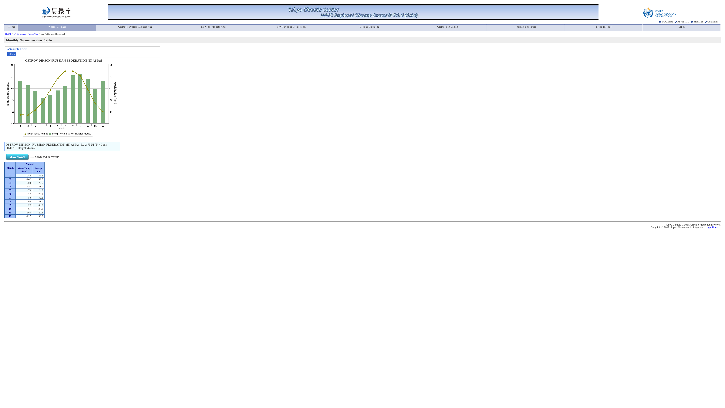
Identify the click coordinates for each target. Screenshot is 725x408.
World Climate (20, 34)
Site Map (698, 21)
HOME (8, 34)
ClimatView (34, 34)
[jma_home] (56, 17)
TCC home (667, 21)
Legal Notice (712, 227)
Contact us (712, 21)
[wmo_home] (659, 17)
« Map (11, 54)
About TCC (683, 21)
